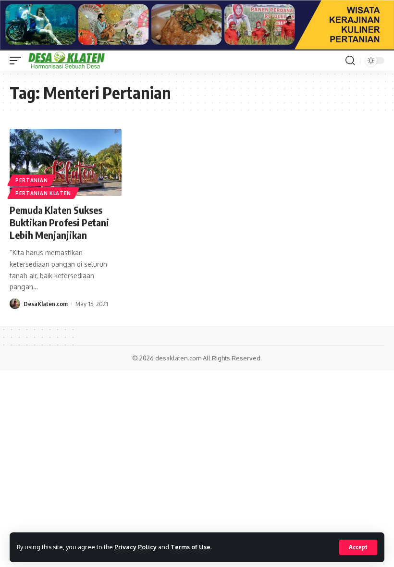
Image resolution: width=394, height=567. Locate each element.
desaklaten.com (178, 358)
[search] (350, 60)
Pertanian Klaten (43, 193)
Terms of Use (190, 547)
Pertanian (31, 180)
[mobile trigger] (18, 60)
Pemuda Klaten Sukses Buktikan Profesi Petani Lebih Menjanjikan (59, 222)
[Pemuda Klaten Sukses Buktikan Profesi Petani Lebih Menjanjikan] (66, 162)
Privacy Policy (135, 547)
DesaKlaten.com (46, 304)
